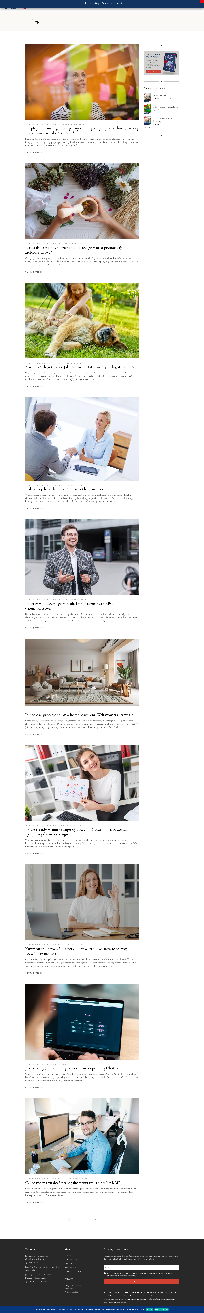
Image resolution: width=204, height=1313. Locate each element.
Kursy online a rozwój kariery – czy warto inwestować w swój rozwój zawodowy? (76, 951)
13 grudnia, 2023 (75, 945)
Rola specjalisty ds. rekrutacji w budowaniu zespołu (68, 488)
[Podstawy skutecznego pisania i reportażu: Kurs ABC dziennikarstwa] (82, 557)
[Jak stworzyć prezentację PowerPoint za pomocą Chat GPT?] (82, 1022)
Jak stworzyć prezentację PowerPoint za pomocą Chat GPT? (75, 1068)
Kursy (68, 1256)
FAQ (67, 1275)
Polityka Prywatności (73, 1285)
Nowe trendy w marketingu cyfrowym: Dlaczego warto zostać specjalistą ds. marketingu (76, 832)
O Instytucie (71, 1259)
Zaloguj (69, 1279)
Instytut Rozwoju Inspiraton (44, 124)
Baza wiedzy (71, 1267)
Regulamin (69, 1288)
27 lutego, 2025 (74, 124)
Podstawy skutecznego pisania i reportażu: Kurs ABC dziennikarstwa (69, 606)
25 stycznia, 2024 (75, 485)
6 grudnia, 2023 (74, 1064)
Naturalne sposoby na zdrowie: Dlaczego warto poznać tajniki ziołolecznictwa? (76, 250)
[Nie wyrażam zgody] (201, 1309)
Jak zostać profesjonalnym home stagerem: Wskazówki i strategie (79, 714)
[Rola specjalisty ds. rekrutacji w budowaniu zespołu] (82, 439)
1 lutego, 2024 (74, 363)
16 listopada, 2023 (76, 1179)
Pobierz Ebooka (73, 1271)
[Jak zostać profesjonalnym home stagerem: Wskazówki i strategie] (82, 672)
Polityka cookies (161, 1309)
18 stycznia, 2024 (75, 600)
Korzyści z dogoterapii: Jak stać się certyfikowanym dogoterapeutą (80, 366)
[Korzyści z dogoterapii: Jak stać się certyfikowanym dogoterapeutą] (82, 320)
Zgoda (149, 1309)
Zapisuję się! (141, 1281)
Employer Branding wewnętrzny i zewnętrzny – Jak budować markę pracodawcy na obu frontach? (81, 130)
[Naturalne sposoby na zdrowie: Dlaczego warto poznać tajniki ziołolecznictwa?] (82, 201)
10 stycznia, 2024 (75, 711)
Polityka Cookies (72, 1292)
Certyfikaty (71, 1263)
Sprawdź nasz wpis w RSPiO (36, 1281)
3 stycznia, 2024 (75, 825)
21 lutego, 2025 (74, 244)
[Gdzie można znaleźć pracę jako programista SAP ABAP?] (82, 1136)
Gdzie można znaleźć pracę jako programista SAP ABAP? (73, 1182)
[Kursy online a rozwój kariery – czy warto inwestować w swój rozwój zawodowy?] (82, 902)
